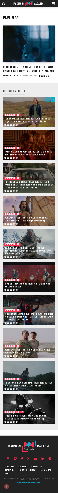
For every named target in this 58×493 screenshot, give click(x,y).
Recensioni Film (10, 75)
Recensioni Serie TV (14, 412)
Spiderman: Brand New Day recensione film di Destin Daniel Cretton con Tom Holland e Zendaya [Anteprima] (28, 316)
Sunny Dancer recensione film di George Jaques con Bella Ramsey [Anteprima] (27, 120)
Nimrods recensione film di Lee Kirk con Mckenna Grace (27, 285)
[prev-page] (47, 99)
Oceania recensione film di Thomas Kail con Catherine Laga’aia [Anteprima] (27, 219)
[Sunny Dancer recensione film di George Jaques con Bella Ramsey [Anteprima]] (29, 112)
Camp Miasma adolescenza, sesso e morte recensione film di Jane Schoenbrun (28, 153)
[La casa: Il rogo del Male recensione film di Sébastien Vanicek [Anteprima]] (29, 376)
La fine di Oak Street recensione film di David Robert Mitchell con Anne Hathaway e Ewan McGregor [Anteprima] (28, 184)
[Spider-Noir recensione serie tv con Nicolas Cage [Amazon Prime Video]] (29, 409)
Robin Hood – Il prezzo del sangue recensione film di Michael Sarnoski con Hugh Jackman (27, 250)
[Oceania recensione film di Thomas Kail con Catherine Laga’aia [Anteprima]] (29, 211)
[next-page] (53, 99)
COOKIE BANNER (35, 482)
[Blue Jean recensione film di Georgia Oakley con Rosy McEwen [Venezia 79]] (29, 43)
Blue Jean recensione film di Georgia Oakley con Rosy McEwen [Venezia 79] (28, 69)
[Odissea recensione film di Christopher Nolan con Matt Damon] (29, 343)
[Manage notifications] (6, 486)
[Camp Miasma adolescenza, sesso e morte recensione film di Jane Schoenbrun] (29, 145)
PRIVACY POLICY (23, 482)
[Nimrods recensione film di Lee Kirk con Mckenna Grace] (29, 277)
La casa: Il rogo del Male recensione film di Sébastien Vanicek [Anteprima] (28, 384)
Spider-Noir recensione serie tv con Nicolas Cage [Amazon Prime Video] (25, 417)
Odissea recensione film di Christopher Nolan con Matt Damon (27, 351)
